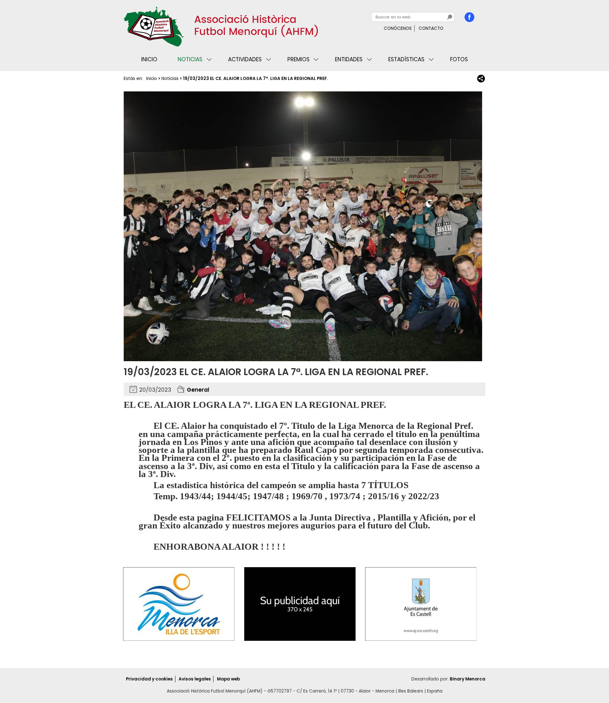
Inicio (149, 59)
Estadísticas (406, 59)
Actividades (245, 59)
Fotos (459, 59)
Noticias (190, 59)
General (198, 390)
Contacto (431, 28)
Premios (298, 59)
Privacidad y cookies (149, 679)
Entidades (349, 59)
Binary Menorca (467, 679)
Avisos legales (195, 679)
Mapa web (228, 679)
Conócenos (398, 28)
